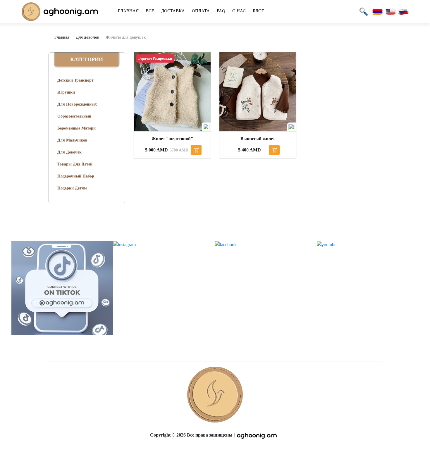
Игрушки (66, 92)
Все (150, 10)
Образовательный (74, 116)
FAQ (221, 10)
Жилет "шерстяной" (172, 138)
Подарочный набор (75, 176)
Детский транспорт (75, 80)
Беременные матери (76, 128)
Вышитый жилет (257, 138)
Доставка (173, 10)
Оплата (201, 10)
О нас (239, 10)
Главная (128, 10)
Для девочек (87, 37)
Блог (258, 10)
